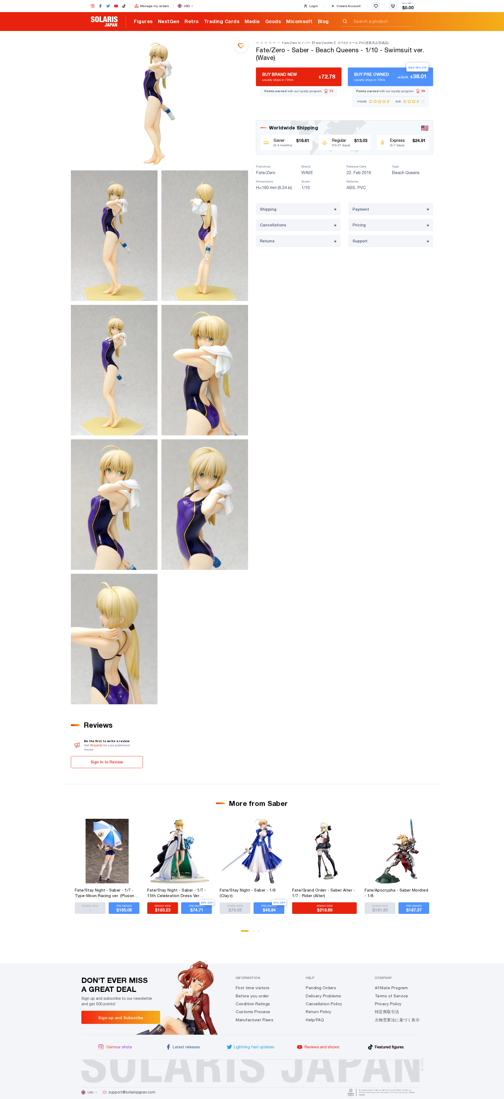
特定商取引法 (387, 1011)
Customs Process (253, 1011)
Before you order (252, 996)
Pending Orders (321, 988)
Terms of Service (391, 996)
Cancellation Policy (324, 1004)
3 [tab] (260, 932)
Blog (323, 21)
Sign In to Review (107, 762)
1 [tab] (243, 932)
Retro (192, 21)
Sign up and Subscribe (120, 1017)
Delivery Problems (323, 996)
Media (252, 21)
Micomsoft (299, 21)
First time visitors (253, 988)
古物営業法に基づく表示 (397, 1020)
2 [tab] (255, 932)
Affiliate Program (391, 988)
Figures (143, 21)
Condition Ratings (253, 1004)
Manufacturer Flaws (254, 1020)
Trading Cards (222, 21)
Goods (273, 21)
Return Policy (319, 1011)
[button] (266, 43)
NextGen (169, 21)
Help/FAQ (315, 1020)
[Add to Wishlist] (241, 45)
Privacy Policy (388, 1004)
